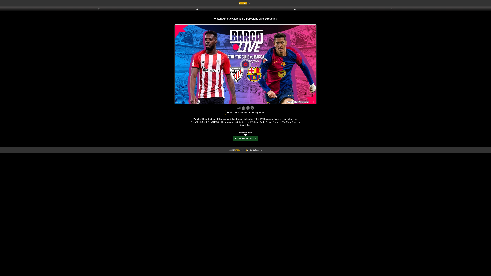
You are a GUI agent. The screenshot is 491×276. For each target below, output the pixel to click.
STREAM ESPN (241, 150)
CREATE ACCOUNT (246, 138)
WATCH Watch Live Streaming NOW (246, 112)
